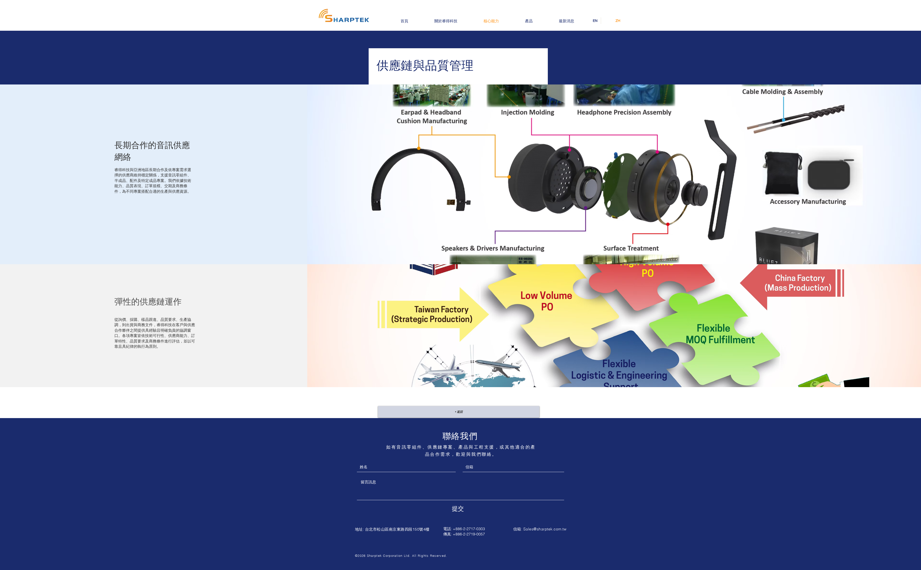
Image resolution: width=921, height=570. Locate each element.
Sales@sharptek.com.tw (545, 529)
